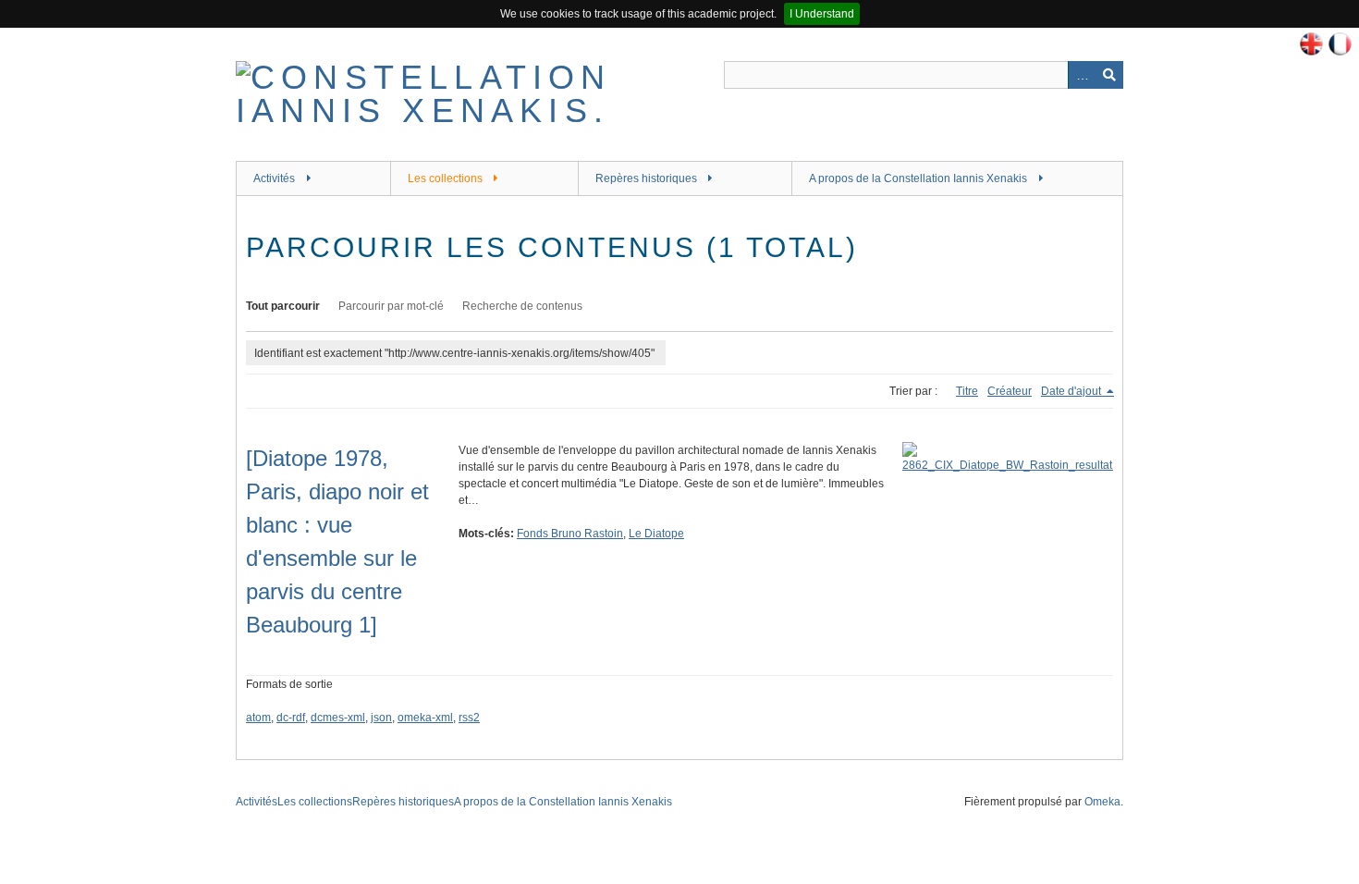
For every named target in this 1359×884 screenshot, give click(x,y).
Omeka (1102, 801)
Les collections (445, 178)
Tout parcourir (283, 306)
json (381, 717)
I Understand (822, 13)
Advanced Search (1082, 75)
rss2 (469, 717)
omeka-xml (425, 717)
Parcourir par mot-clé (391, 306)
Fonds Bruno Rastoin (570, 533)
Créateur (1009, 391)
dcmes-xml (338, 717)
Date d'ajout (1072, 391)
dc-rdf (290, 717)
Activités (274, 178)
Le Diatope (656, 533)
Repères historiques (646, 178)
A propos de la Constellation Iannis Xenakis (918, 178)
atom (258, 717)
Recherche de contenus (522, 306)
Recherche (1109, 75)
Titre (967, 391)
